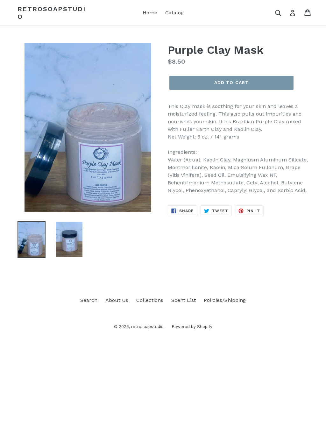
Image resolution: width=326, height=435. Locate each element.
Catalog (174, 13)
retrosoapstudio (52, 12)
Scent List (183, 300)
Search (88, 300)
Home (150, 13)
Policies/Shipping (225, 300)
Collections (149, 300)
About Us (116, 300)
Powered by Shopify (192, 326)
